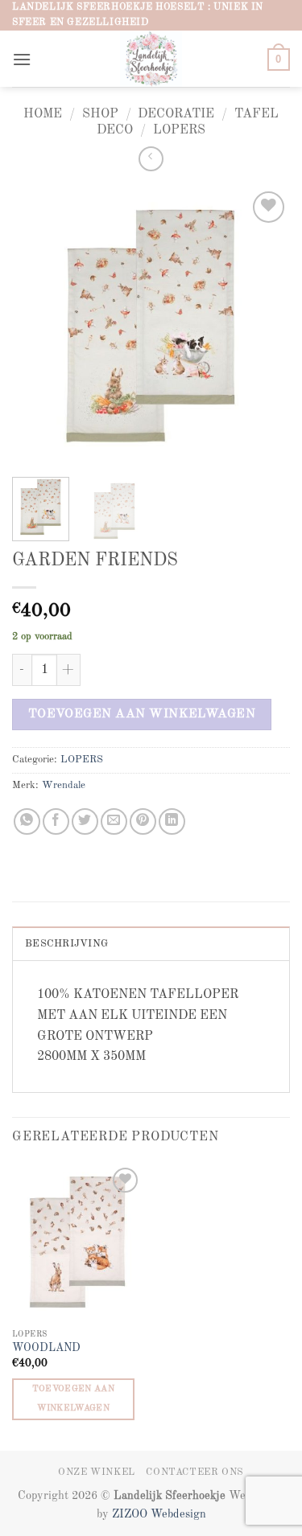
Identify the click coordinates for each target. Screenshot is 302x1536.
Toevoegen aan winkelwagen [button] (73, 1399)
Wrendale (63, 785)
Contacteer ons (195, 1472)
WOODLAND (46, 1348)
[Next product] (151, 158)
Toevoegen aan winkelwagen (142, 714)
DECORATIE (176, 114)
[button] (21, 59)
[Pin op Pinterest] (143, 821)
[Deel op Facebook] (56, 821)
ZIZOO (131, 1514)
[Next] (264, 326)
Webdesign (178, 1514)
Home (42, 114)
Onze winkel (96, 1472)
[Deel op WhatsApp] (27, 821)
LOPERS (179, 130)
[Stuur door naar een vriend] (114, 821)
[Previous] (37, 326)
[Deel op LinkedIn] (172, 821)
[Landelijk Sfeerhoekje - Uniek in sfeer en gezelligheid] (151, 59)
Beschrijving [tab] (66, 943)
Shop (100, 114)
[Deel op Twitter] (85, 821)
